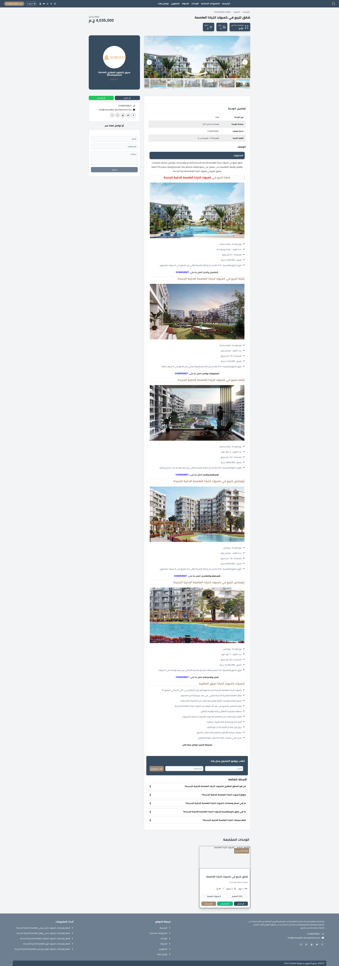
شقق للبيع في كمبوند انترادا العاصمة (227, 876)
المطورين (175, 3)
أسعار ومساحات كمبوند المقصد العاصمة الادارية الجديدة (45, 938)
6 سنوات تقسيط (214, 896)
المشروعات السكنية (210, 3)
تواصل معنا (163, 3)
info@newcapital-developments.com (115, 110)
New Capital (290, 963)
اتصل (239, 904)
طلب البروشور (157, 769)
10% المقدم (237, 896)
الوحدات (195, 3)
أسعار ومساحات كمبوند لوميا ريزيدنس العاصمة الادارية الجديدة (42, 949)
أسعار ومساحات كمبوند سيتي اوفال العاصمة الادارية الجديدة (43, 933)
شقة (217, 117)
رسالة (207, 904)
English (30, 3)
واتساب (223, 904)
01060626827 (213, 131)
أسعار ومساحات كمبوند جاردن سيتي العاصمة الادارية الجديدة (43, 928)
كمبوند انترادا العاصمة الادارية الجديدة (187, 177)
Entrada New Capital (222, 12)
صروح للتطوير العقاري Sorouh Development (114, 73)
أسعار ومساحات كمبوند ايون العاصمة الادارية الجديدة (46, 944)
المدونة (185, 3)
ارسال (114, 170)
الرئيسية (226, 3)
